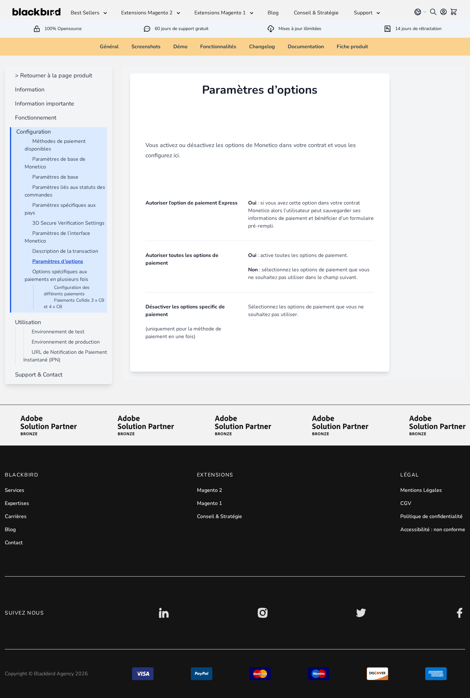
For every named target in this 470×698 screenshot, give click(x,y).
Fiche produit (352, 46)
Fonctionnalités (218, 46)
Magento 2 (209, 490)
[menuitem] (52, 75)
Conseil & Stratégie (219, 516)
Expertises (17, 503)
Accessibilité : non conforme (432, 529)
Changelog (262, 46)
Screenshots (146, 46)
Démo (180, 46)
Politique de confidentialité (431, 516)
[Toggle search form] (433, 12)
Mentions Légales (421, 490)
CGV (405, 503)
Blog (10, 529)
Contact (14, 542)
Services (14, 490)
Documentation (306, 46)
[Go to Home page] (36, 12)
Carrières (16, 516)
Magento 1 (209, 503)
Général (109, 46)
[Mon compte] (443, 12)
